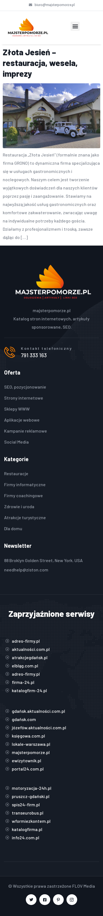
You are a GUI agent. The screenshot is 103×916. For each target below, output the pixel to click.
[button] (75, 26)
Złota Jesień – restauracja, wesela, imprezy (40, 62)
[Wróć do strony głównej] (28, 27)
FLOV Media (83, 886)
